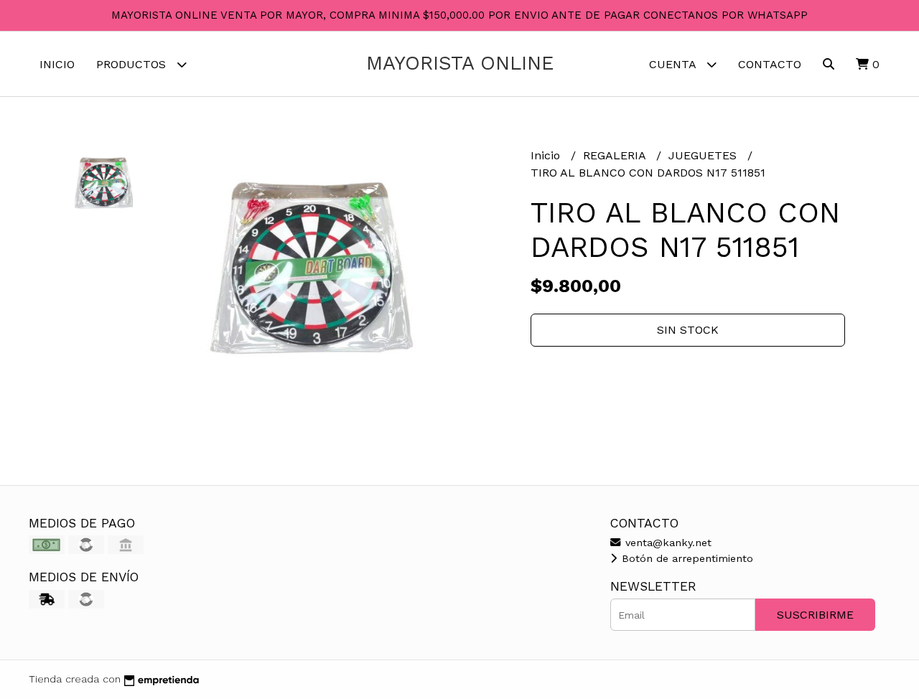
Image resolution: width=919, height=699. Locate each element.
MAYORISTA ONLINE (460, 63)
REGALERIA (616, 155)
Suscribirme (815, 614)
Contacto (769, 64)
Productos (132, 64)
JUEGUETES (704, 155)
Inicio (57, 64)
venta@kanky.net (667, 542)
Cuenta (674, 64)
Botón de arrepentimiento (685, 558)
